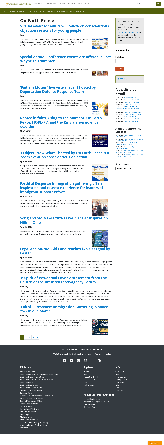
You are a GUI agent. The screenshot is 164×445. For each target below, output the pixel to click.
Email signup (120, 377)
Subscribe (119, 382)
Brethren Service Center (30, 385)
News (86, 374)
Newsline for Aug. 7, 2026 (132, 102)
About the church (91, 377)
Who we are (38, 4)
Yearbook (24, 428)
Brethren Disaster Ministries (32, 377)
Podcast (29, 11)
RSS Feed (123, 79)
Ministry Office (26, 417)
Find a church (89, 379)
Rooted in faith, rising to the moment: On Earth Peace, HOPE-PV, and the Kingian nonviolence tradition (61, 122)
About (118, 387)
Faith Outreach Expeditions (31, 398)
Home (86, 371)
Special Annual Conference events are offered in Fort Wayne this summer (65, 58)
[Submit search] (158, 4)
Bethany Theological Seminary (96, 401)
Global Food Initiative (29, 403)
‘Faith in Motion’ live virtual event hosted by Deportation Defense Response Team (58, 89)
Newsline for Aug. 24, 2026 (132, 97)
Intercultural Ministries (29, 409)
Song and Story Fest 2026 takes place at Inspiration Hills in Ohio (64, 220)
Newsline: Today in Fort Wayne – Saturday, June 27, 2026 (129, 155)
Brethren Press (26, 382)
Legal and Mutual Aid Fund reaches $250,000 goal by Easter (65, 250)
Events (62, 4)
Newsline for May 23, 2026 (132, 119)
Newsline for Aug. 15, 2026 (132, 100)
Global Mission (26, 406)
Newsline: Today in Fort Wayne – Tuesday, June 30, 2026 (129, 143)
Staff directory (89, 385)
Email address (119, 57)
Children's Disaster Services (31, 390)
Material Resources (28, 411)
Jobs (117, 385)
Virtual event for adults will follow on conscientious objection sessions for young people (64, 28)
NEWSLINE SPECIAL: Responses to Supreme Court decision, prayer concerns (128, 108)
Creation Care (26, 393)
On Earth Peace (90, 407)
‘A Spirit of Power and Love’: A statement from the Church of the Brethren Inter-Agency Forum (63, 279)
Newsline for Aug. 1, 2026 (132, 104)
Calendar (119, 390)
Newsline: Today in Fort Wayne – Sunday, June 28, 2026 (129, 151)
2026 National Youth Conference (70, 11)
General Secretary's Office (31, 401)
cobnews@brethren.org (128, 32)
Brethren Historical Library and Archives (37, 379)
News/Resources (75, 4)
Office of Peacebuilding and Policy (34, 422)
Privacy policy (121, 379)
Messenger (25, 414)
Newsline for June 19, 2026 (132, 112)
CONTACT (119, 371)
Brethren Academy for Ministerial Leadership (39, 374)
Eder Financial (89, 404)
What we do (51, 4)
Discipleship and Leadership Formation (36, 395)
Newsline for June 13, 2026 (132, 114)
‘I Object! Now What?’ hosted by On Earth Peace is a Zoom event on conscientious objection (64, 154)
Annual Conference (28, 371)
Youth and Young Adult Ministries (34, 425)
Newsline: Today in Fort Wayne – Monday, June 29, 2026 (129, 147)
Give (87, 4)
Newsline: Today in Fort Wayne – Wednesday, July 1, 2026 (129, 140)
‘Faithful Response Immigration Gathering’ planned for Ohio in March (64, 308)
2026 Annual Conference (44, 11)
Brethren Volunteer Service (31, 387)
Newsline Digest (17, 11)
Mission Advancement (29, 420)
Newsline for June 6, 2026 (132, 116)
